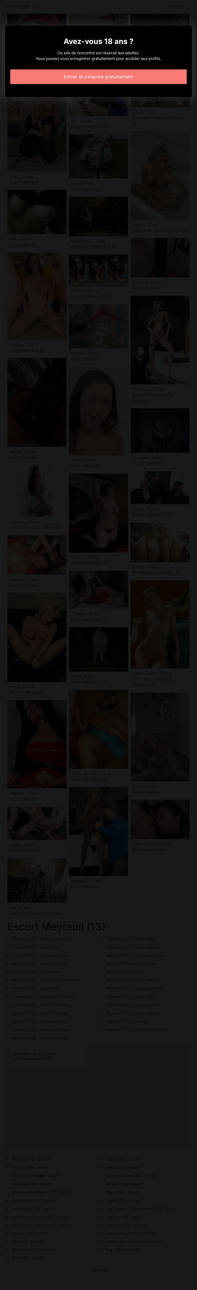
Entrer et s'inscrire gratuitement (98, 76)
